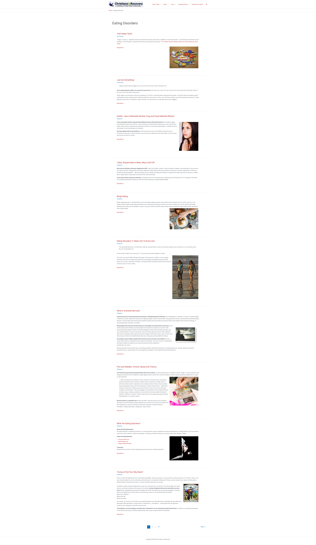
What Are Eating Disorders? (128, 423)
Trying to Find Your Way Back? (130, 472)
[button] (160, 4)
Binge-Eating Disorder (125, 443)
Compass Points (183, 4)
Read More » (120, 48)
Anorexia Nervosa (123, 439)
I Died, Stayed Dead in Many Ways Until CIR (136, 162)
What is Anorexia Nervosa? (128, 311)
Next (203, 527)
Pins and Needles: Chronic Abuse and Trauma (136, 367)
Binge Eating (122, 196)
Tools (172, 4)
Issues (165, 4)
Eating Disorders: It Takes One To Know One (136, 241)
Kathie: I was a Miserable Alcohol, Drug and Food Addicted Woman (145, 116)
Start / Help (155, 4)
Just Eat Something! (125, 80)
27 (159, 527)
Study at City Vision (197, 4)
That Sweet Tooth (124, 34)
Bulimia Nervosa (123, 441)
